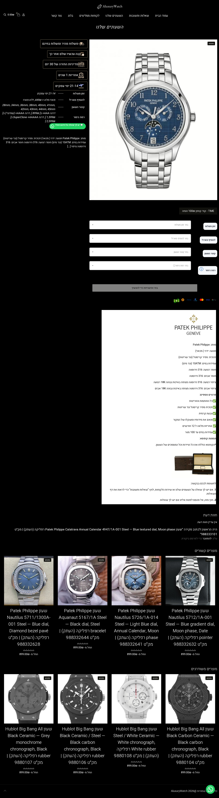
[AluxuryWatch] (109, 6)
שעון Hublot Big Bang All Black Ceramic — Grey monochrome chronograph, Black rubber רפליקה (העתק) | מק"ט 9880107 (28, 746)
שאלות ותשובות (139, 490)
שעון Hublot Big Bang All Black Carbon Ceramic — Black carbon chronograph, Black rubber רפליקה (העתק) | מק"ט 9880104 (190, 746)
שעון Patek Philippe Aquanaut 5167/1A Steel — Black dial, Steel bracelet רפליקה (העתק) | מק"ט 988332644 (83, 624)
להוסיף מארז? (208, 240)
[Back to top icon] (5, 791)
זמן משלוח (210, 226)
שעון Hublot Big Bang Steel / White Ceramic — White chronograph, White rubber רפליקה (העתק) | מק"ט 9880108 (136, 742)
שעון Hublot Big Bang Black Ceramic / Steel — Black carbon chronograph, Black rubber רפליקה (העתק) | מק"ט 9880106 (82, 746)
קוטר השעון (210, 253)
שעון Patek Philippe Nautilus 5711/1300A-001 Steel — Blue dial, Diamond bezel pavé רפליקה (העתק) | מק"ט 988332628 (29, 628)
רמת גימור (207, 269)
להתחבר (207, 539)
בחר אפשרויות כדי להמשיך (145, 288)
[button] (210, 789)
